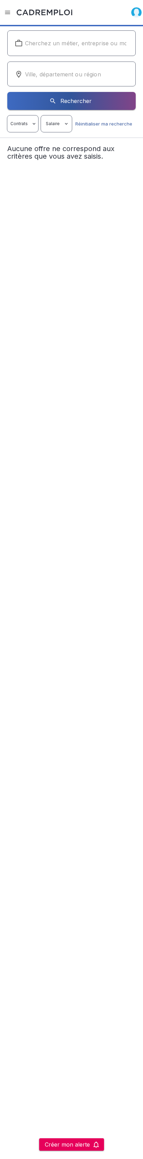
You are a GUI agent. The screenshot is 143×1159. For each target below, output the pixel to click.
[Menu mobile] (7, 12)
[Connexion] (136, 12)
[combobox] (71, 43)
